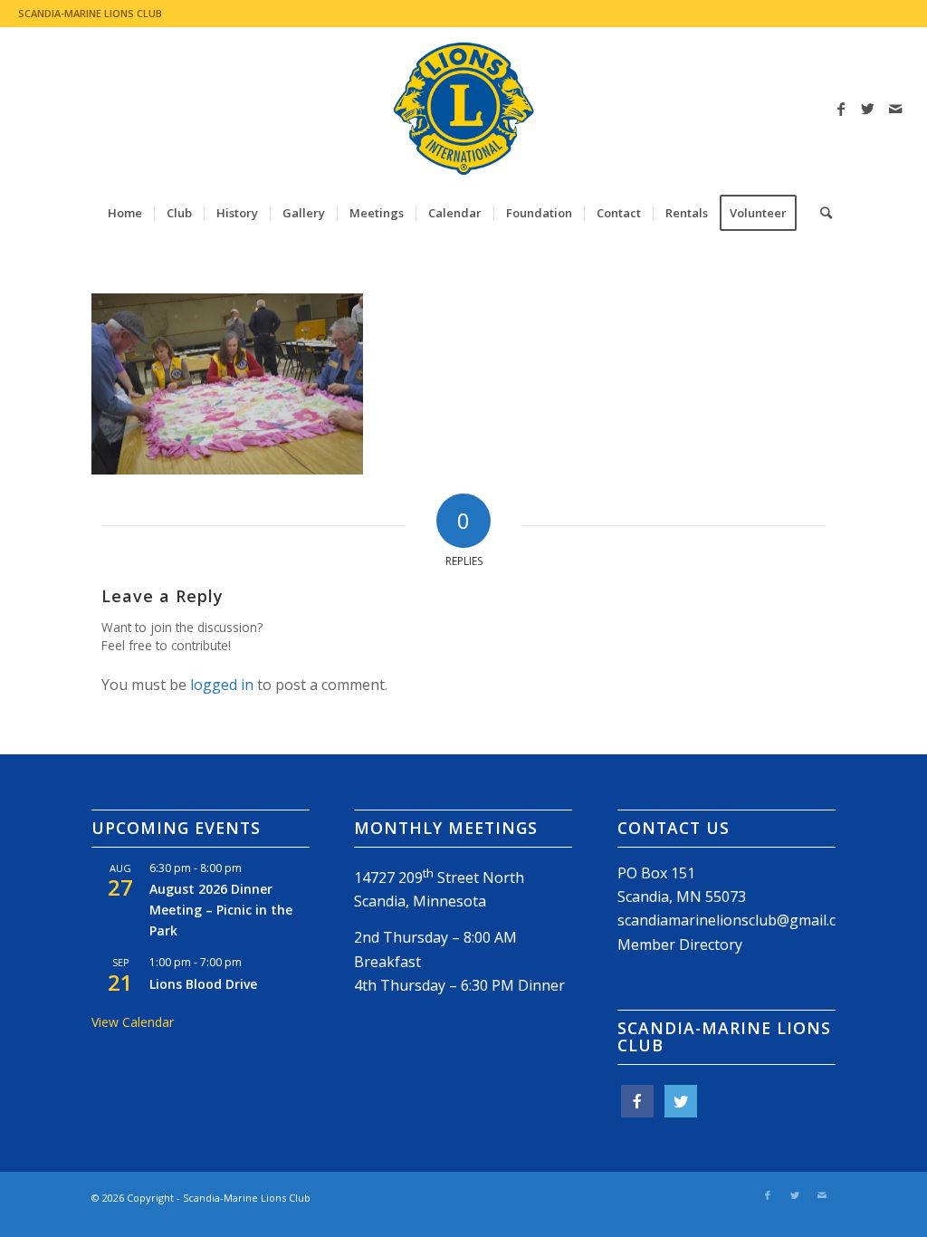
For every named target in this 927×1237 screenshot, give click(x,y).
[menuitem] (125, 212)
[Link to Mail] (895, 108)
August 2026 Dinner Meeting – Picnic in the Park (220, 909)
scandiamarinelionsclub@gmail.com (737, 920)
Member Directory (679, 944)
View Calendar (132, 1022)
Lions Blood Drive (203, 983)
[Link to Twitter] (868, 108)
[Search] (820, 212)
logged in (221, 685)
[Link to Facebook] (841, 108)
